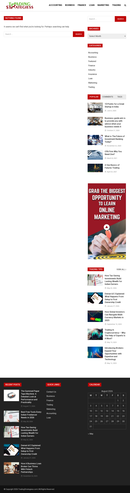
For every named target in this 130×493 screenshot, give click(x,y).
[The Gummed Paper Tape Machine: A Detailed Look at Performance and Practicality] (11, 400)
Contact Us (51, 392)
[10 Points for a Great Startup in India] (95, 112)
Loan (91, 5)
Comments (107, 97)
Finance (82, 5)
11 (96, 411)
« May (90, 434)
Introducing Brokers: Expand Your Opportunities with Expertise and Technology (114, 354)
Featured (92, 61)
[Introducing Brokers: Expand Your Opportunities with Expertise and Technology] (95, 357)
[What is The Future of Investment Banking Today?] (95, 144)
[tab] (94, 96)
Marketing (103, 5)
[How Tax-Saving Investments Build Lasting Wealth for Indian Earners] (95, 285)
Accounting (55, 5)
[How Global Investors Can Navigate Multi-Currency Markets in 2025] (95, 321)
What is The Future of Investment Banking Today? (115, 139)
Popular (94, 97)
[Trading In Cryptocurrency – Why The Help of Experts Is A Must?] (95, 339)
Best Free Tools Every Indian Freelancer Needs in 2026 (31, 415)
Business (70, 5)
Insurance (92, 74)
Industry (91, 70)
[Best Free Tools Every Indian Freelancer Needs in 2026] (11, 421)
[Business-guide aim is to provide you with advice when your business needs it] (95, 125)
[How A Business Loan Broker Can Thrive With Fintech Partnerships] (11, 473)
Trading (116, 5)
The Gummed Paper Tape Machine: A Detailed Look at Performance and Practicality (30, 397)
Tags (119, 97)
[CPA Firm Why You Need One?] (95, 159)
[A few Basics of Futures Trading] (95, 171)
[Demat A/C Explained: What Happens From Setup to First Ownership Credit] (95, 303)
